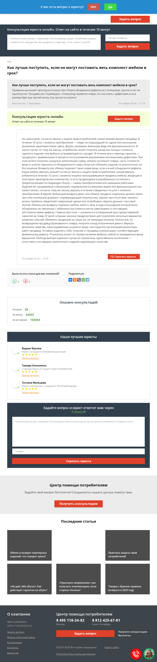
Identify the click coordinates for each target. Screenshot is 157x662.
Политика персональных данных (75, 654)
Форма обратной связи (21, 637)
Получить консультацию (78, 504)
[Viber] (79, 280)
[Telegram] (87, 280)
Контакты (12, 647)
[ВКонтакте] (70, 280)
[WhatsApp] (83, 280)
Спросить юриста (125, 256)
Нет (93, 7)
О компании (14, 642)
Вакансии (13, 653)
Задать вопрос (130, 19)
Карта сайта (112, 647)
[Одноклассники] (75, 280)
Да (110, 7)
